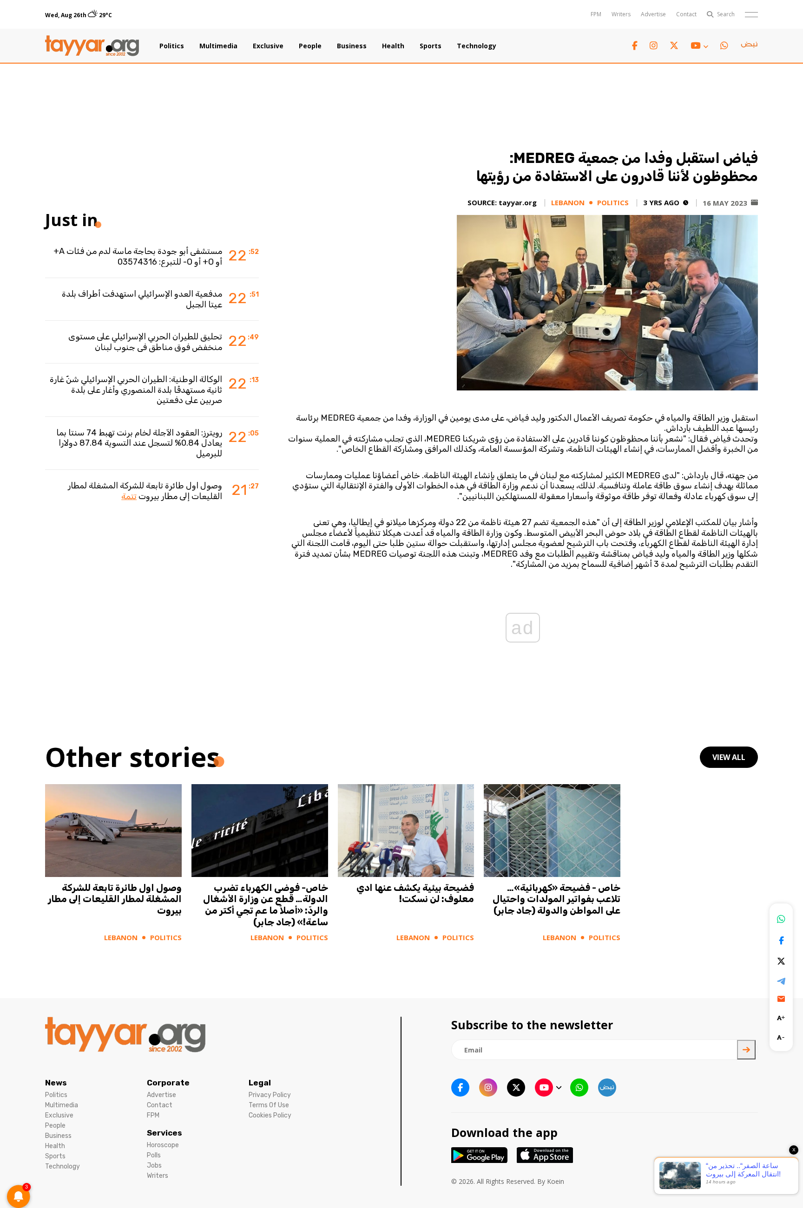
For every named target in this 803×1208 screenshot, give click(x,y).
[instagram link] (654, 45)
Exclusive (268, 46)
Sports (430, 46)
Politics (171, 46)
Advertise (653, 14)
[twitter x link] (674, 45)
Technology (476, 46)
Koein (555, 1181)
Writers (621, 14)
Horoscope (163, 1145)
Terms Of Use (269, 1105)
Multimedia (218, 46)
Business (352, 46)
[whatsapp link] (724, 45)
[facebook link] (635, 45)
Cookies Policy (270, 1115)
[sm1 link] (749, 46)
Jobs (154, 1165)
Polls (154, 1155)
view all (728, 757)
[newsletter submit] (746, 1049)
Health (393, 46)
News (56, 1082)
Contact (686, 14)
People (310, 46)
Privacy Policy (270, 1095)
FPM (596, 14)
